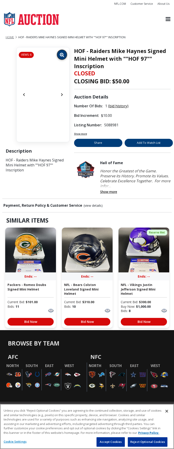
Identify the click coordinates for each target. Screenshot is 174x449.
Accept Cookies (111, 442)
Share (98, 143)
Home (10, 37)
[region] (87, 426)
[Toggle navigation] (168, 19)
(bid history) (118, 105)
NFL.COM (120, 4)
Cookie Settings (15, 441)
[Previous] (24, 94)
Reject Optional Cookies (147, 442)
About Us (163, 4)
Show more (80, 133)
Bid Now (30, 321)
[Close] (167, 411)
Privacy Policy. (148, 433)
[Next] (62, 94)
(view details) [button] (93, 206)
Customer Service (141, 4)
